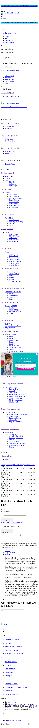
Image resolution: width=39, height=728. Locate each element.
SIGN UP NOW (25, 369)
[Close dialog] (37, 354)
